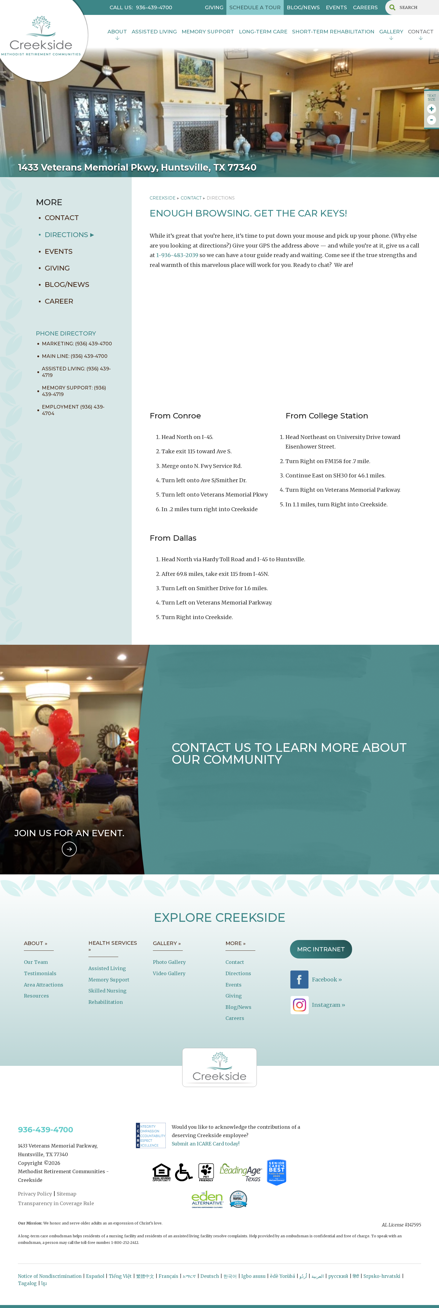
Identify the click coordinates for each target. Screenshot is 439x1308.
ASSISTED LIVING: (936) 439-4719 (76, 372)
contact (421, 32)
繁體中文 (145, 1276)
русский (338, 1276)
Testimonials (40, 973)
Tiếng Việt (120, 1276)
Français (168, 1276)
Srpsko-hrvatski (381, 1276)
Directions (238, 973)
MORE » (235, 943)
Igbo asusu (253, 1276)
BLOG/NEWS (303, 7)
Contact (234, 962)
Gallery (391, 32)
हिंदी (356, 1276)
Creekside (163, 198)
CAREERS (365, 7)
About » (35, 943)
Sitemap (66, 1194)
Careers (234, 1018)
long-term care (263, 32)
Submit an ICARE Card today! (206, 1144)
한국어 (230, 1276)
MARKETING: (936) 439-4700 (77, 344)
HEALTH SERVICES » (112, 946)
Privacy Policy (35, 1194)
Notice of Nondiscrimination (50, 1276)
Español (95, 1276)
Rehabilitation (105, 1002)
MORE (49, 202)
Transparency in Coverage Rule (56, 1203)
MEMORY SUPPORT (208, 32)
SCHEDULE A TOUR (255, 7)
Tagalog (27, 1283)
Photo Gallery (169, 962)
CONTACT (62, 218)
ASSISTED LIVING (154, 32)
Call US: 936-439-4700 (141, 7)
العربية (317, 1276)
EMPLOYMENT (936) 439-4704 (73, 410)
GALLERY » (167, 943)
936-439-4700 (45, 1129)
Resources (36, 996)
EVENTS (336, 7)
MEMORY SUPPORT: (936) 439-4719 (74, 391)
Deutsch (209, 1276)
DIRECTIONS (66, 235)
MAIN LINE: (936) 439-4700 (75, 356)
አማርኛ (189, 1276)
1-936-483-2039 (177, 255)
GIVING (214, 7)
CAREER (59, 301)
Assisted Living (107, 968)
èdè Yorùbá (282, 1276)
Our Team (36, 962)
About (117, 32)
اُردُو (303, 1276)
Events (233, 985)
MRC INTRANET (321, 949)
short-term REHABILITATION (333, 32)
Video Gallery (169, 973)
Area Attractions (43, 985)
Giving (233, 996)
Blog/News (238, 1007)
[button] (117, 32)
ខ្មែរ (44, 1283)
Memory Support (108, 980)
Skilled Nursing (107, 991)
